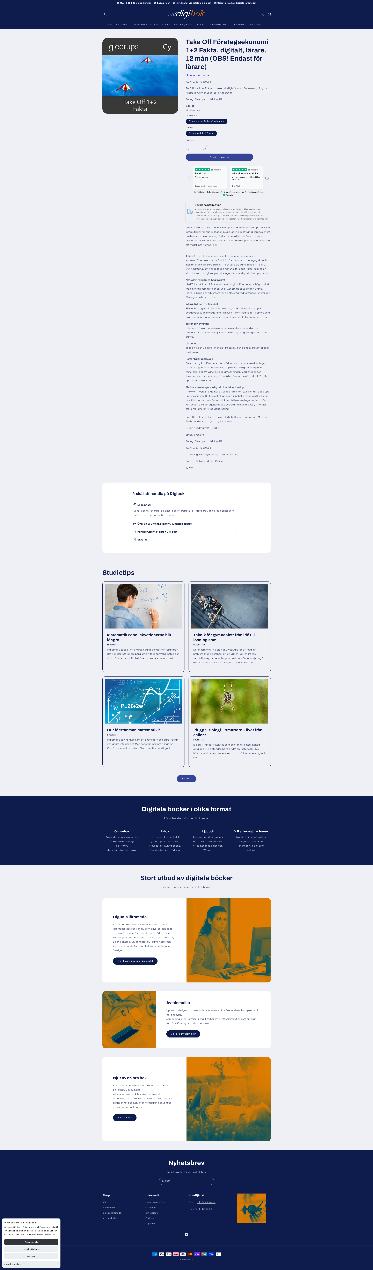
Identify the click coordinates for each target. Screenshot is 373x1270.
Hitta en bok (125, 1117)
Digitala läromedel (112, 1213)
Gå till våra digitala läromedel (135, 961)
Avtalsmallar (109, 1208)
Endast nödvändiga (31, 1249)
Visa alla (186, 778)
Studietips (150, 1208)
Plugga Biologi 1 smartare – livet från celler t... (228, 732)
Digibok (190, 1259)
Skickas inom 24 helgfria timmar (206, 121)
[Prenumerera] (210, 1181)
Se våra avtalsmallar (183, 1034)
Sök (104, 1202)
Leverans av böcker (155, 1202)
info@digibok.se (206, 1202)
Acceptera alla (31, 1242)
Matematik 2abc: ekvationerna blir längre (139, 637)
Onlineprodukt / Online (201, 133)
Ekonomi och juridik (197, 75)
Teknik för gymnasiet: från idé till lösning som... (224, 637)
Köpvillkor (150, 1224)
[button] (105, 14)
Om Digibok (151, 1213)
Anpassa (31, 1256)
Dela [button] (191, 467)
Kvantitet (190, 140)
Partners (149, 1218)
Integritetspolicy (12, 1264)
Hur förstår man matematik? (133, 730)
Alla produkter (109, 1218)
